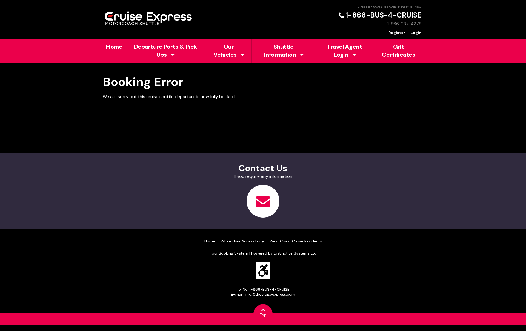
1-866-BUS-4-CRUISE (383, 15)
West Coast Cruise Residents (296, 241)
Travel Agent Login (344, 51)
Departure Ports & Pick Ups (165, 51)
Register (396, 32)
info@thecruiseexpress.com (270, 294)
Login (416, 32)
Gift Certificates (398, 51)
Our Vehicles (225, 51)
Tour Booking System (229, 253)
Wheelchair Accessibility (242, 241)
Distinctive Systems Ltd (295, 253)
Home (114, 47)
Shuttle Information (280, 51)
